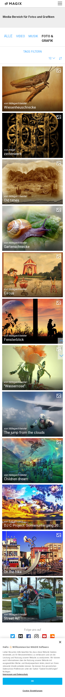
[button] (52, 58)
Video (20, 36)
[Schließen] (60, 642)
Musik (33, 36)
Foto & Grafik (47, 38)
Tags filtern (32, 51)
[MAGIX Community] (13, 3)
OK (32, 681)
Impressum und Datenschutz (15, 674)
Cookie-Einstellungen (32, 691)
